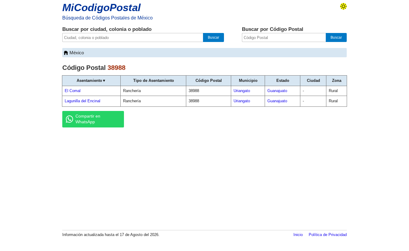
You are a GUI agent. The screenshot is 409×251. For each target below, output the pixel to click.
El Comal (73, 90)
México (76, 52)
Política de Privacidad (328, 234)
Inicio (298, 234)
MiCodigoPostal (101, 7)
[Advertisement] (204, 178)
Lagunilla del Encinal (82, 101)
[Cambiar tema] (343, 6)
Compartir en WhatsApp (87, 119)
